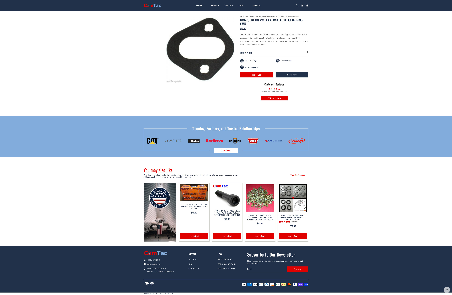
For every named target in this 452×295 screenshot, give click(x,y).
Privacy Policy (224, 259)
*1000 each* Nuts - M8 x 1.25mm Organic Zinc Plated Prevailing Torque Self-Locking (260, 217)
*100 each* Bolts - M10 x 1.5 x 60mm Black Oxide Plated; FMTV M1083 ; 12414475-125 (227, 213)
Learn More (226, 150)
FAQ (190, 264)
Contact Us (194, 269)
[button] (213, 5)
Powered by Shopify (167, 294)
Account (193, 259)
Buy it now (292, 75)
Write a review (274, 98)
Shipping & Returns (226, 269)
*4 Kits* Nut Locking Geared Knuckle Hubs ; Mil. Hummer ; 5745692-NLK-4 (293, 217)
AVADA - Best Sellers (247, 16)
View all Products (298, 175)
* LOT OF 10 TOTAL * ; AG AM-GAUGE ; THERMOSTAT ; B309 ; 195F (194, 206)
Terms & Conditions (227, 264)
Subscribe (297, 269)
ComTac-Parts (154, 294)
